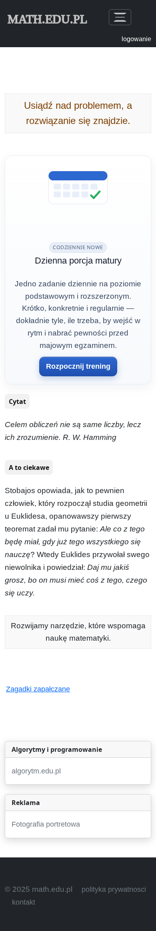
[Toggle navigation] (120, 17)
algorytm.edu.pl (36, 771)
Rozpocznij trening (78, 366)
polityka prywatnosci (114, 889)
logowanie (136, 39)
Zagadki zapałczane (38, 689)
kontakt (23, 902)
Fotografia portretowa (46, 824)
